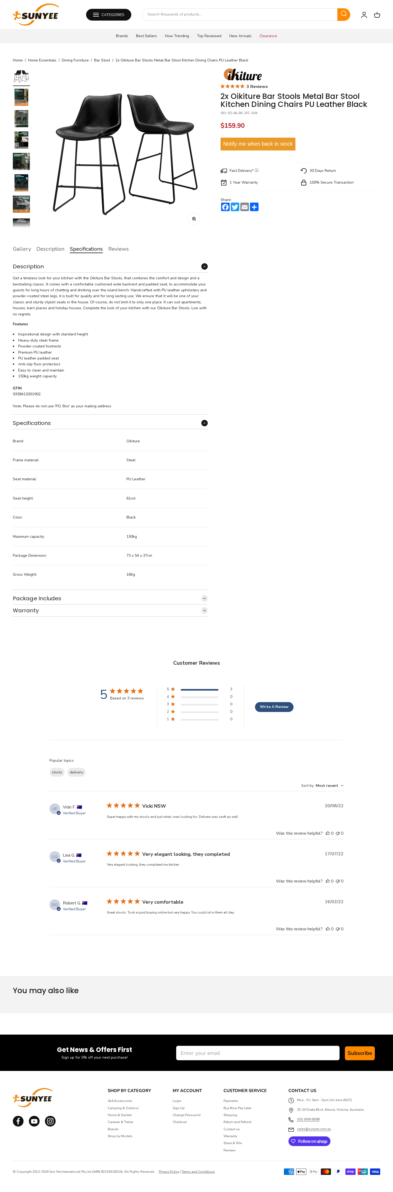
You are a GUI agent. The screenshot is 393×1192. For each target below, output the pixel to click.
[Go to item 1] (21, 76)
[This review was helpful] (328, 833)
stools (57, 772)
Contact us (232, 1129)
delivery (76, 772)
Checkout (180, 1122)
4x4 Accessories (120, 1101)
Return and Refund (237, 1122)
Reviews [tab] (118, 249)
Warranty (230, 1136)
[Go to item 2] (21, 98)
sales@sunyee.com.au (314, 1129)
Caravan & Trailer (120, 1122)
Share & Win (233, 1143)
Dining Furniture (75, 60)
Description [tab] (50, 249)
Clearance (268, 35)
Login (177, 1101)
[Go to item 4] (21, 140)
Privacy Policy (169, 1172)
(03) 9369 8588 (308, 1119)
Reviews (230, 1150)
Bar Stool (102, 60)
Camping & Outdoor (123, 1108)
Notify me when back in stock (258, 144)
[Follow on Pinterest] (50, 1125)
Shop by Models (120, 1136)
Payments (231, 1101)
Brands (122, 35)
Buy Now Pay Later (237, 1108)
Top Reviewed (209, 35)
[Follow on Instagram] (34, 1125)
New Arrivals (240, 35)
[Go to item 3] (21, 119)
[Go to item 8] (21, 226)
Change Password (187, 1115)
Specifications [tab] (86, 249)
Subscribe (360, 1053)
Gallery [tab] (22, 249)
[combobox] (239, 14)
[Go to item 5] (21, 162)
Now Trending (177, 35)
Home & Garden (120, 1115)
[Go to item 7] (21, 205)
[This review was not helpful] (338, 833)
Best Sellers (146, 35)
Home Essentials (42, 60)
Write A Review (274, 706)
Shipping (230, 1115)
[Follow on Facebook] (18, 1125)
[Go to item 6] (21, 183)
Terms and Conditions (198, 1172)
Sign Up (179, 1108)
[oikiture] (243, 74)
